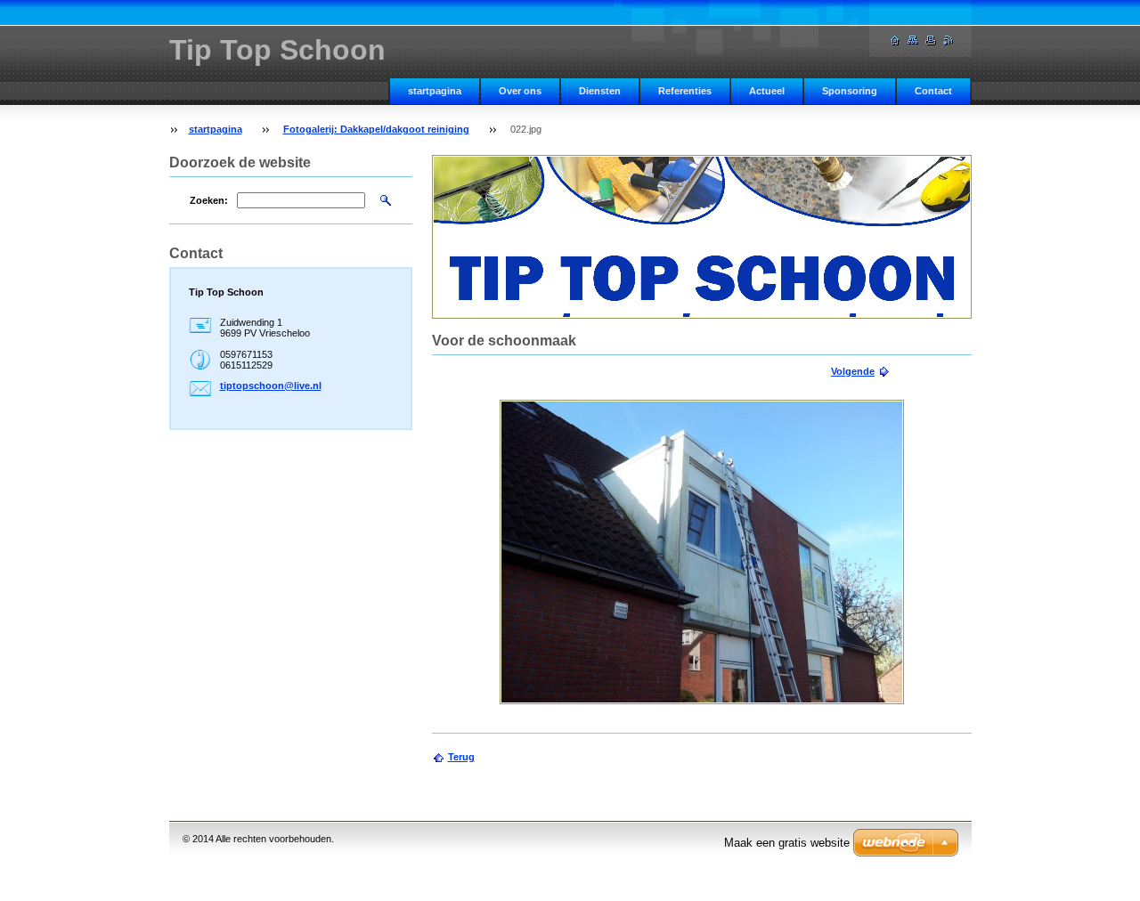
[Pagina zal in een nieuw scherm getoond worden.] (702, 552)
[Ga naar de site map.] (913, 40)
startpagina (434, 90)
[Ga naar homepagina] (895, 40)
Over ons (520, 90)
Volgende (853, 371)
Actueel (767, 90)
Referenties (685, 90)
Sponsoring (849, 90)
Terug (461, 756)
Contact (933, 90)
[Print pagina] (930, 40)
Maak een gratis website (787, 842)
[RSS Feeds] (948, 40)
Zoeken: (209, 200)
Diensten (600, 90)
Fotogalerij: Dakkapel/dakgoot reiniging (376, 129)
